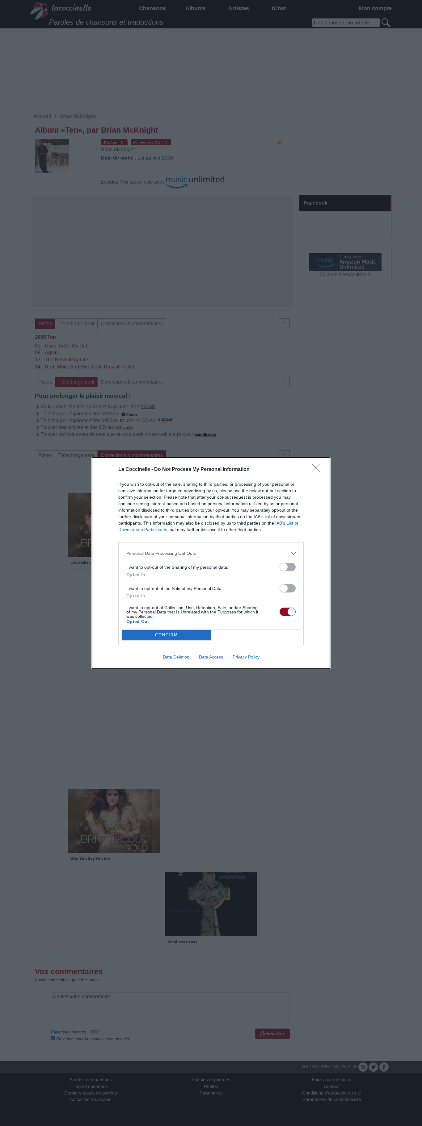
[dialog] (211, 563)
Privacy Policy (246, 656)
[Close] (318, 470)
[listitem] (211, 553)
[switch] (288, 567)
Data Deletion (176, 656)
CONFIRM (166, 635)
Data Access (211, 656)
